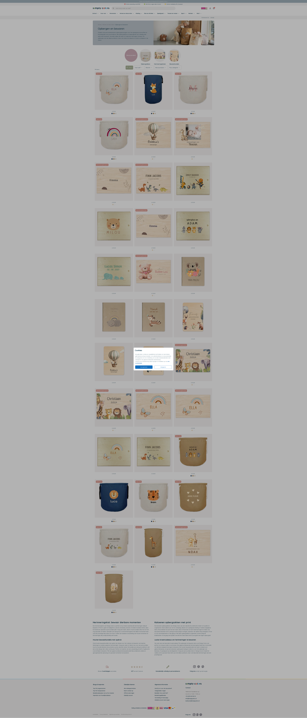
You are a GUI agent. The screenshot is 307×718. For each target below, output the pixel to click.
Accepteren (143, 367)
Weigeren (163, 367)
